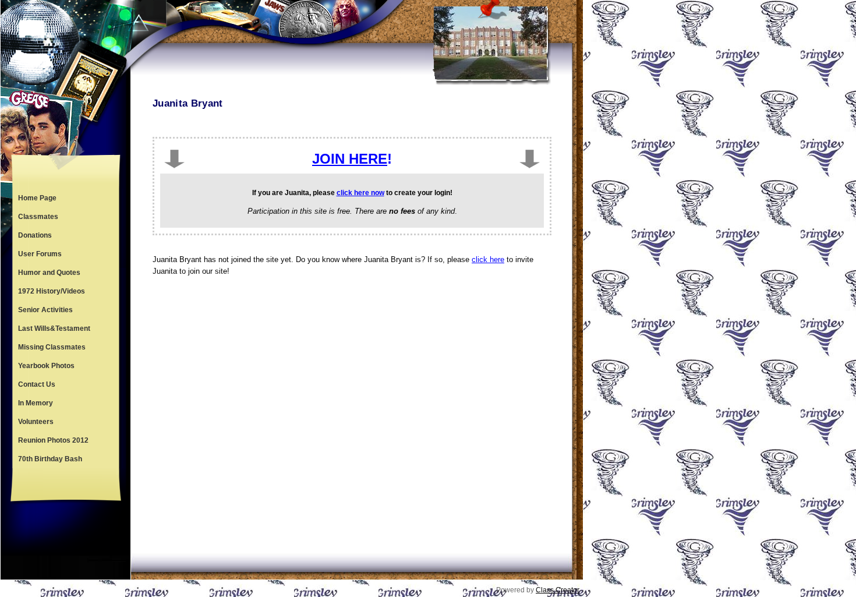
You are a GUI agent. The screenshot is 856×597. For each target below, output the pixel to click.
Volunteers (36, 422)
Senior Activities (45, 310)
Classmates (38, 217)
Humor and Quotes (49, 273)
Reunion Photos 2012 (53, 440)
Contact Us (36, 384)
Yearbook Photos (46, 366)
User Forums (40, 254)
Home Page (37, 198)
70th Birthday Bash (50, 459)
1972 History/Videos (51, 291)
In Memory (35, 403)
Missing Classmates (52, 347)
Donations (35, 235)
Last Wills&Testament (54, 328)
